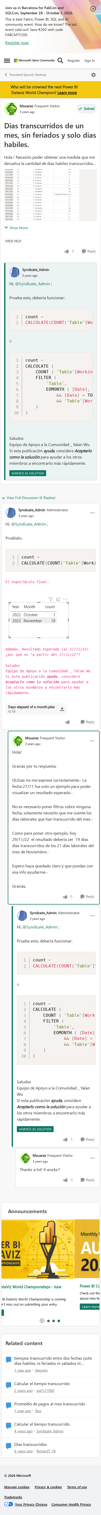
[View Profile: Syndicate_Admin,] (14, 272)
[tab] (48, 1320)
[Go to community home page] (34, 60)
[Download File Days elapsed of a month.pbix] (62, 708)
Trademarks (13, 1497)
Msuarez (26, 105)
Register (74, 60)
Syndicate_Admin (35, 269)
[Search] (60, 60)
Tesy (38, 1410)
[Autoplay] (42, 1320)
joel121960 (45, 1390)
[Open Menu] (93, 74)
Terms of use (77, 1487)
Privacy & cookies (48, 1487)
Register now (17, 42)
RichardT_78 (46, 1450)
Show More (19, 227)
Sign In (89, 60)
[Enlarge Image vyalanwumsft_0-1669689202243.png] (50, 616)
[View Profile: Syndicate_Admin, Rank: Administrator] (10, 513)
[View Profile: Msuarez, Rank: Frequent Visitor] (10, 108)
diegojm (41, 1370)
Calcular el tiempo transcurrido (42, 1383)
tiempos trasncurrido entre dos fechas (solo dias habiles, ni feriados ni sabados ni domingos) (53, 1360)
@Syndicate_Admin (32, 283)
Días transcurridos (30, 1444)
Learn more (67, 92)
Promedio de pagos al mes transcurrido (49, 1403)
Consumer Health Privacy (71, 1504)
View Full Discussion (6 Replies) (31, 497)
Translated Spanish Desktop (27, 75)
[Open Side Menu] (7, 60)
